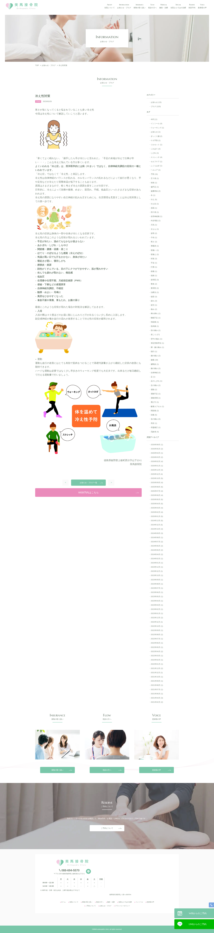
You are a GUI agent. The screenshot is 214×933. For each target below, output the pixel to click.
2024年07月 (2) (157, 542)
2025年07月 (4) (157, 491)
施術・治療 (111, 902)
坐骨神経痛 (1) (156, 216)
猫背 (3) (154, 297)
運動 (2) (154, 389)
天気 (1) (154, 225)
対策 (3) (154, 259)
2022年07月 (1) (157, 639)
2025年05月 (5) (157, 499)
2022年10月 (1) (157, 626)
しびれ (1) (155, 153)
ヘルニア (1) (155, 170)
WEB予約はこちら (88, 492)
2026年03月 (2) (157, 457)
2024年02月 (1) (157, 559)
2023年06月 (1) (157, 592)
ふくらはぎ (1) (156, 166)
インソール (139, 902)
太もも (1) (155, 229)
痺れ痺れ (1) (155, 313)
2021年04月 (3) (157, 698)
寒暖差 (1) (155, 246)
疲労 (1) (154, 305)
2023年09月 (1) (157, 580)
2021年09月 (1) (157, 681)
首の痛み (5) (155, 419)
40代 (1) (154, 119)
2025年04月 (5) (157, 504)
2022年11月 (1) (157, 622)
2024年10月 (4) (157, 529)
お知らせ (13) (156, 102)
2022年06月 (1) (157, 643)
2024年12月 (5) (157, 521)
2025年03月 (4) (157, 508)
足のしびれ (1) (156, 381)
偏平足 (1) (155, 187)
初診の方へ (107, 770)
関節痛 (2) (155, 411)
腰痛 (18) (154, 360)
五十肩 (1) (155, 178)
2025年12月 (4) (157, 470)
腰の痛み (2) (155, 356)
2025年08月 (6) (157, 487)
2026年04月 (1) (157, 453)
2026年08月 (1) (157, 445)
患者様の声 (156, 770)
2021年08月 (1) (157, 685)
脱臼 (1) (154, 351)
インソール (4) (156, 123)
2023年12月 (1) (157, 567)
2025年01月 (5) (157, 516)
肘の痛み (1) (155, 330)
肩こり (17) (155, 335)
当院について (73, 902)
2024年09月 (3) (157, 533)
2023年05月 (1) (157, 596)
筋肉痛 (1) (155, 326)
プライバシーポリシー (122, 906)
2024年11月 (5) (157, 525)
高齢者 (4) (155, 432)
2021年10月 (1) (157, 677)
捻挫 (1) (154, 276)
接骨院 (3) (155, 280)
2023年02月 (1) (157, 609)
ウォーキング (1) (157, 128)
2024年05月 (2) (157, 550)
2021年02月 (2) (157, 702)
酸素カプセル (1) (157, 406)
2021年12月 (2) (157, 668)
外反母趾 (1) (155, 221)
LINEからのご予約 (197, 924)
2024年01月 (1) (157, 563)
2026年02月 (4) (157, 461)
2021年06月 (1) (157, 694)
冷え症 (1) (155, 204)
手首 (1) (154, 263)
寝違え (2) (155, 254)
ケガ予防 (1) (155, 140)
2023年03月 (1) (157, 605)
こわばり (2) (155, 149)
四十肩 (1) (155, 212)
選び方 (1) (155, 402)
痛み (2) (154, 309)
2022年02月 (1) (157, 660)
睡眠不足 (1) (155, 318)
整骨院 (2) (155, 288)
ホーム (63, 902)
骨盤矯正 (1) (155, 427)
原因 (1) (154, 208)
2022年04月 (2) (157, 651)
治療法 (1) (155, 292)
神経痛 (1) (155, 322)
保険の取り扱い (57, 770)
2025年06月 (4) (157, 495)
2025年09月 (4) (157, 482)
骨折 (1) (154, 423)
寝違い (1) (155, 250)
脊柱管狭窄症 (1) (157, 343)
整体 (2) (154, 284)
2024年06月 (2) (157, 546)
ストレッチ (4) (156, 157)
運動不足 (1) (155, 394)
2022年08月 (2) (157, 635)
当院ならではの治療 (125, 902)
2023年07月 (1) (157, 588)
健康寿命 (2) (155, 191)
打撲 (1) (154, 267)
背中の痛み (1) (156, 339)
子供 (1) (154, 237)
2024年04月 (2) (157, 554)
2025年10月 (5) (157, 478)
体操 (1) (154, 183)
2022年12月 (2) (157, 618)
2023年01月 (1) (157, 613)
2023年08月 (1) (157, 584)
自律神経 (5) (155, 373)
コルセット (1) (156, 145)
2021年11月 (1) (157, 673)
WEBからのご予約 (198, 913)
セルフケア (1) (156, 162)
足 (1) (153, 377)
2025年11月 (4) (157, 474)
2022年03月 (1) (157, 656)
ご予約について (107, 828)
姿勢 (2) (154, 233)
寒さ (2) (154, 242)
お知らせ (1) (155, 132)
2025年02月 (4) (157, 512)
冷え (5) (154, 199)
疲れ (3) (154, 301)
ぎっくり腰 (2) (156, 136)
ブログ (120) (156, 106)
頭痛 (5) (154, 415)
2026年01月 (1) (157, 466)
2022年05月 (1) (157, 647)
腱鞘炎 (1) (155, 364)
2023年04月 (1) (157, 601)
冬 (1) (153, 195)
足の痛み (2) (155, 385)
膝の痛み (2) (155, 368)
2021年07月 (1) (157, 689)
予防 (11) (154, 174)
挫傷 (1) (154, 271)
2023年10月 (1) (157, 575)
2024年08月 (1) (157, 537)
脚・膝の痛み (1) (157, 347)
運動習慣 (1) (155, 398)
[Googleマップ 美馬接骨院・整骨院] (141, 875)
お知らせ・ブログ (105, 906)
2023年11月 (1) (157, 571)
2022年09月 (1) (157, 630)
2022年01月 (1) (157, 664)
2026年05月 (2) (157, 449)
